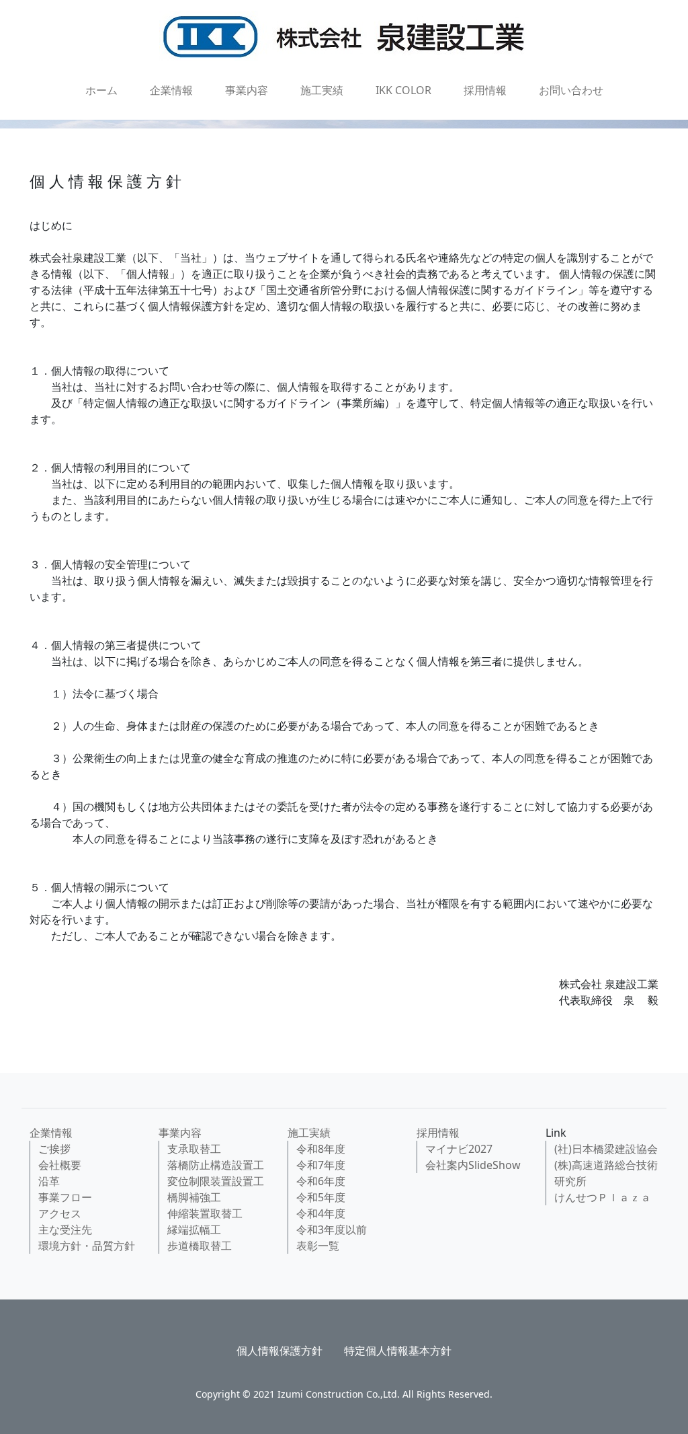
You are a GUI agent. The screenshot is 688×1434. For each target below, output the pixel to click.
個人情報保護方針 (279, 1350)
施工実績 (321, 90)
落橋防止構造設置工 (215, 1165)
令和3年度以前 (331, 1229)
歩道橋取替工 (199, 1245)
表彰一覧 (317, 1245)
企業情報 (171, 90)
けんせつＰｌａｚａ (602, 1197)
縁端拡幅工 (194, 1229)
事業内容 (246, 90)
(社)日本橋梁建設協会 (606, 1148)
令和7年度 (320, 1165)
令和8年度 (320, 1148)
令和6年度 (320, 1181)
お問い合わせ (571, 90)
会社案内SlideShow (473, 1165)
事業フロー (65, 1197)
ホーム (101, 90)
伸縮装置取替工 (205, 1213)
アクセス (59, 1213)
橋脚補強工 (194, 1197)
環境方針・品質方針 (86, 1245)
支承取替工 (194, 1148)
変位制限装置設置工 (215, 1181)
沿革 (49, 1181)
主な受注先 (65, 1229)
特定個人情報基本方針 (398, 1350)
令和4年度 (320, 1213)
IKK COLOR (403, 90)
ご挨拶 (54, 1148)
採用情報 (485, 90)
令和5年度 (320, 1197)
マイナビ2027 (458, 1148)
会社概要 (59, 1165)
